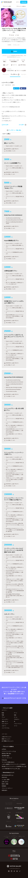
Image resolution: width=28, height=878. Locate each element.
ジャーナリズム (5, 728)
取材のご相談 (5, 784)
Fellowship (4, 760)
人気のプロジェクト (6, 736)
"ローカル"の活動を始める (8, 762)
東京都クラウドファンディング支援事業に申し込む (14, 766)
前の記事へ (6, 124)
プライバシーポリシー (7, 788)
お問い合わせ (5, 781)
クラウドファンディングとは (9, 751)
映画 (3, 713)
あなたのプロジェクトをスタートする (15, 698)
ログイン (18, 2)
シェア (6, 65)
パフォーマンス (18, 723)
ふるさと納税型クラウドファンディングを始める (13, 764)
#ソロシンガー (17, 44)
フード (15, 726)
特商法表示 (4, 790)
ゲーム (15, 717)
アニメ (3, 717)
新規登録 (24, 2)
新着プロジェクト (6, 739)
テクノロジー (5, 723)
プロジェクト (6, 74)
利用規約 (4, 786)
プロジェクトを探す (7, 6)
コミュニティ (5, 719)
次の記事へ (22, 124)
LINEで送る (23, 65)
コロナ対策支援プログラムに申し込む (11, 768)
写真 (3, 715)
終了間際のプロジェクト (8, 741)
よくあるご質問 (5, 779)
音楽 (18, 35)
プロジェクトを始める (21, 6)
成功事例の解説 (5, 755)
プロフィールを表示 (21, 70)
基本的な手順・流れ (6, 753)
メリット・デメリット (7, 758)
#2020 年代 (4, 777)
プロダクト (16, 719)
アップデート (15, 74)
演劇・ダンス (5, 721)
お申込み (4, 749)
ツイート (15, 65)
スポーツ (4, 726)
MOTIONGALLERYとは (7, 775)
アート (15, 713)
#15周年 (9, 44)
